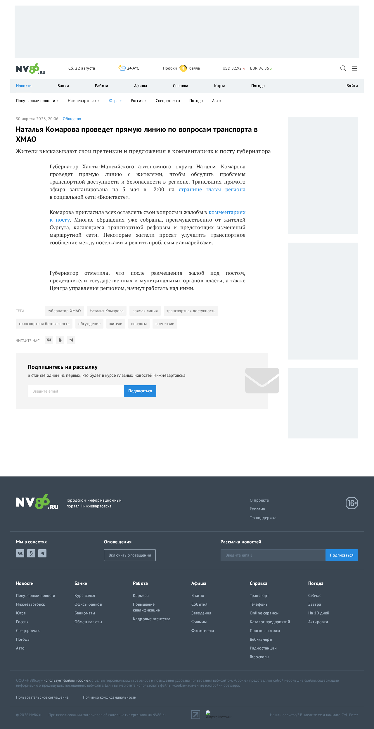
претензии (164, 323)
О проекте (259, 500)
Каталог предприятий (270, 621)
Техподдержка (263, 517)
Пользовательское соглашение (42, 697)
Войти (352, 85)
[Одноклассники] (60, 340)
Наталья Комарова (107, 310)
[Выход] (355, 68)
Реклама (257, 509)
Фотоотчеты (202, 630)
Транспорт (259, 595)
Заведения (201, 613)
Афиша (140, 85)
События (199, 604)
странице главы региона (212, 189)
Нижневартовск (82, 100)
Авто (216, 100)
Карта (219, 85)
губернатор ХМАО (64, 310)
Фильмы (199, 621)
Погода (258, 85)
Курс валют (85, 595)
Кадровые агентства (152, 618)
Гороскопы (259, 656)
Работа (101, 85)
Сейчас (314, 595)
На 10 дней (318, 613)
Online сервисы (264, 613)
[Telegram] (71, 340)
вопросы (139, 323)
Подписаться (140, 390)
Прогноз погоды (265, 630)
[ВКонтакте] (49, 340)
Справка (180, 85)
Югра (114, 100)
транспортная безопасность (44, 323)
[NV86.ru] (31, 68)
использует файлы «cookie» (67, 680)
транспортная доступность (191, 310)
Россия (137, 100)
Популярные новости (36, 100)
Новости (24, 85)
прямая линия (145, 310)
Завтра (314, 604)
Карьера (141, 595)
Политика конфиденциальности (109, 697)
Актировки (318, 621)
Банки (63, 85)
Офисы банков (88, 604)
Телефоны (259, 604)
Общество (72, 118)
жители (115, 323)
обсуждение (89, 323)
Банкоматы (85, 613)
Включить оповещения (130, 555)
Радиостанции (263, 648)
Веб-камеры (261, 639)
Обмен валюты (88, 621)
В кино (197, 595)
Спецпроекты (168, 100)
